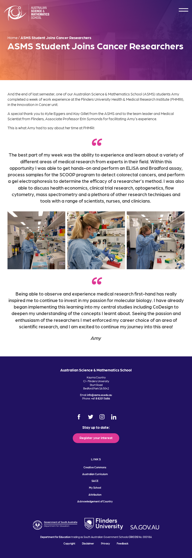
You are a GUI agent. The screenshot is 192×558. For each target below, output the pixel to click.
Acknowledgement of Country (95, 501)
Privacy (105, 543)
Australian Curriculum (95, 474)
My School (95, 487)
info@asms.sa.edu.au (99, 394)
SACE (95, 480)
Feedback (122, 543)
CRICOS (133, 536)
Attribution (95, 494)
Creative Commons (95, 467)
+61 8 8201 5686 (100, 398)
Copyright (69, 543)
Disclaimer (88, 543)
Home (13, 37)
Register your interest (96, 438)
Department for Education (55, 536)
